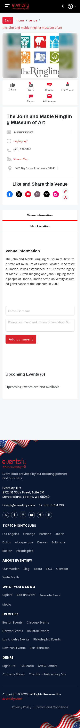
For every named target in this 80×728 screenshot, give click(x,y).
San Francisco (40, 648)
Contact (62, 569)
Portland (45, 534)
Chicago (29, 534)
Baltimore (58, 542)
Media (6, 604)
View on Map (21, 159)
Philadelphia (24, 551)
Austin (59, 534)
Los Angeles (10, 534)
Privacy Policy (21, 707)
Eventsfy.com (12, 699)
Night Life (9, 666)
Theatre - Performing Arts (47, 674)
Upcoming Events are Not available (32, 387)
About (38, 569)
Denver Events (12, 631)
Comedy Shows (13, 674)
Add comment (21, 339)
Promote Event (50, 595)
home (20, 20)
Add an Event (26, 595)
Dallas (6, 542)
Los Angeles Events (15, 639)
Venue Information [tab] (40, 215)
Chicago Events (38, 622)
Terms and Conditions (52, 707)
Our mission (10, 569)
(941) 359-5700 (22, 149)
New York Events (14, 648)
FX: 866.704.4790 (51, 505)
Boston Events (12, 622)
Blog (27, 569)
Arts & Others (47, 666)
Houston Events (38, 631)
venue (33, 20)
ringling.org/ (20, 141)
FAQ (49, 569)
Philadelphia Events (47, 639)
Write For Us (10, 577)
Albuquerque (24, 542)
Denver (42, 542)
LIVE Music (27, 666)
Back (8, 20)
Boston (7, 551)
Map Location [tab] (40, 226)
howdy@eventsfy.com (18, 505)
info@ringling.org (23, 132)
